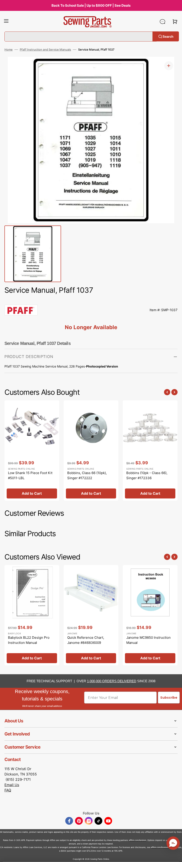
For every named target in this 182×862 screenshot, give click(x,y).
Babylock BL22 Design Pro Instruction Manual (28, 640)
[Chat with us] (162, 21)
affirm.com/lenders (137, 840)
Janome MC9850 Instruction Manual (148, 640)
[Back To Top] (175, 855)
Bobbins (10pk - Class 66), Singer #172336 (146, 475)
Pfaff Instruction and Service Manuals (45, 49)
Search (167, 36)
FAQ (7, 790)
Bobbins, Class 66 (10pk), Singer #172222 (87, 475)
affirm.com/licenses (160, 847)
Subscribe (168, 698)
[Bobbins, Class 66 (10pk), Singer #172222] (91, 450)
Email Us (11, 785)
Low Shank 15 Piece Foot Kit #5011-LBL (30, 475)
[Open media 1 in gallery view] (168, 65)
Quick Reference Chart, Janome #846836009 (85, 640)
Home (8, 49)
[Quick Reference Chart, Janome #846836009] (91, 615)
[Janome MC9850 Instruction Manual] (150, 615)
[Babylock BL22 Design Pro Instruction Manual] (31, 615)
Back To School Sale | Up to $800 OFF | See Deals (91, 5)
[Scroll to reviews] (91, 300)
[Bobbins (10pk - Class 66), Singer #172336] (150, 450)
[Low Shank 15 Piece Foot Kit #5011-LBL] (31, 450)
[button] (6, 21)
